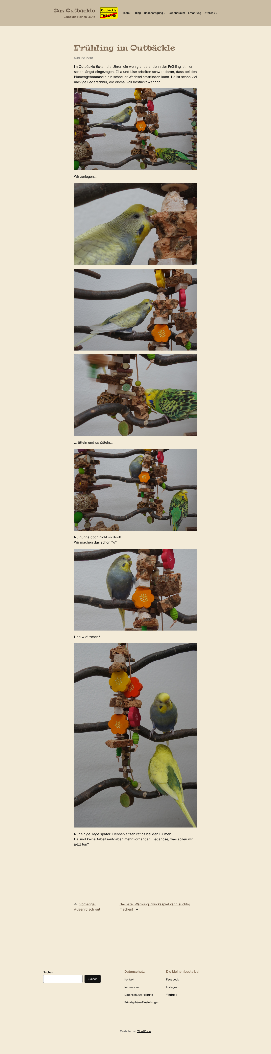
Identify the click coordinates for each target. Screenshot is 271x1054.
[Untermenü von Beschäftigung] (165, 13)
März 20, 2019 (83, 57)
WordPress (144, 1031)
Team (126, 12)
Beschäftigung (153, 12)
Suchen (48, 972)
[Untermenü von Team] (131, 13)
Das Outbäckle (74, 10)
